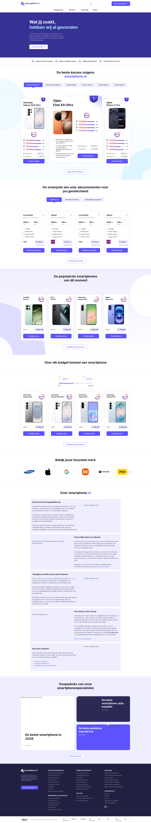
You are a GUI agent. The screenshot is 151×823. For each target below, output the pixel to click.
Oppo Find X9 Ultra (53, 782)
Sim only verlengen (82, 800)
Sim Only (72, 10)
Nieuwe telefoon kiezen (111, 773)
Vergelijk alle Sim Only (75, 261)
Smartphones (58, 10)
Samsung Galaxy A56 (82, 784)
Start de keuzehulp (102, 566)
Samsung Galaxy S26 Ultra (55, 773)
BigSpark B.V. (42, 819)
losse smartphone (46, 578)
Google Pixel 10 (52, 800)
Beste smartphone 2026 (111, 780)
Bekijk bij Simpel (61, 250)
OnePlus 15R (51, 807)
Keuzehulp (84, 10)
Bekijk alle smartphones (75, 172)
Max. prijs (84, 376)
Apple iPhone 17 (53, 780)
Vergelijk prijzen (33, 336)
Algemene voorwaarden (112, 800)
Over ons (107, 793)
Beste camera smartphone (112, 784)
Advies (95, 10)
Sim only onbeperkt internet (84, 798)
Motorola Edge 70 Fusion (83, 786)
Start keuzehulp (37, 47)
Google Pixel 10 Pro (54, 784)
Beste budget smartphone (112, 782)
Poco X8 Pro (80, 777)
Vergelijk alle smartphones (75, 347)
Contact (107, 796)
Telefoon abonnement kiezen (113, 775)
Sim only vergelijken (82, 796)
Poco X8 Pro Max (53, 805)
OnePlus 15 (51, 786)
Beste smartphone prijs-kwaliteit (114, 786)
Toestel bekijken (87, 156)
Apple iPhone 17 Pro (54, 777)
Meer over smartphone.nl (82, 639)
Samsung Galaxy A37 (82, 775)
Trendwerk (55, 819)
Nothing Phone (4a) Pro (55, 809)
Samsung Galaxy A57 (54, 798)
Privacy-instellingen (110, 803)
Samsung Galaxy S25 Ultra (55, 791)
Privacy (107, 798)
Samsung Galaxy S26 (54, 775)
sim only (72, 578)
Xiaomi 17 (51, 789)
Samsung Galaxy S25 (54, 803)
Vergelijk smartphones (41, 663)
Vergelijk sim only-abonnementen (45, 665)
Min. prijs (60, 376)
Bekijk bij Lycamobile (34, 250)
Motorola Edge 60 (81, 782)
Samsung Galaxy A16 (82, 789)
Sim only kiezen (109, 777)
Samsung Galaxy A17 (82, 773)
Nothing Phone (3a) (82, 780)
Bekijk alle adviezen (75, 756)
